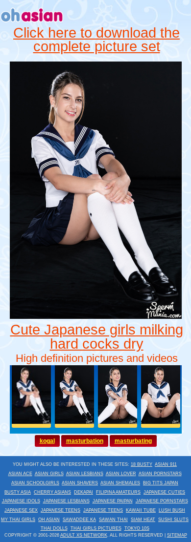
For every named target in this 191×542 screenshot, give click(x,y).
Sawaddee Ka (79, 519)
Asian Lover (121, 473)
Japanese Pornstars (162, 501)
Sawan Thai (113, 519)
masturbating (133, 441)
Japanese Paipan (113, 501)
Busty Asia (17, 492)
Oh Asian (49, 519)
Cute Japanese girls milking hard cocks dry (96, 337)
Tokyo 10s (136, 528)
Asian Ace (20, 473)
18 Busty (141, 464)
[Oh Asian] (32, 23)
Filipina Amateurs (118, 492)
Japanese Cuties (164, 492)
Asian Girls (49, 473)
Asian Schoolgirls (35, 482)
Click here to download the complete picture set (96, 40)
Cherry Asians (52, 492)
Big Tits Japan (160, 482)
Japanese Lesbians (66, 501)
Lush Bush (172, 510)
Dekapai (83, 492)
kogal (47, 441)
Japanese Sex (21, 510)
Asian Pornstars (160, 473)
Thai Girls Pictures (96, 528)
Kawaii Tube (141, 510)
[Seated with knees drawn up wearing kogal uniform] (96, 316)
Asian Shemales (120, 482)
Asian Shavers (80, 482)
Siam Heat (143, 519)
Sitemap (177, 535)
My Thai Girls (18, 519)
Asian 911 (166, 464)
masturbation (84, 441)
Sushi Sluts (173, 519)
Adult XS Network (83, 535)
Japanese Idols (21, 501)
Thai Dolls (54, 528)
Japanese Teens (60, 510)
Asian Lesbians (84, 473)
